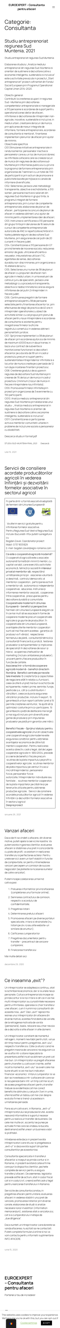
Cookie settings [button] (28, 1322)
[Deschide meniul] (53, 7)
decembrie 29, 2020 (14, 964)
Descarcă (45, 443)
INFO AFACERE (13, 1239)
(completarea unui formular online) (30, 892)
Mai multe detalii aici (16, 956)
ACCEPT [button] (46, 1323)
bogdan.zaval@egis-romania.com (32, 548)
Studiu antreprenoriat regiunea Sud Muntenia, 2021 (26, 46)
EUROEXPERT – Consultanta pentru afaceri (27, 7)
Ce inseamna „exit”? (25, 980)
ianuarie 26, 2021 (13, 814)
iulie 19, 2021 (10, 451)
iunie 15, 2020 (11, 1249)
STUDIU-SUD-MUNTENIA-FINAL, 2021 (21, 443)
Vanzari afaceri (19, 830)
